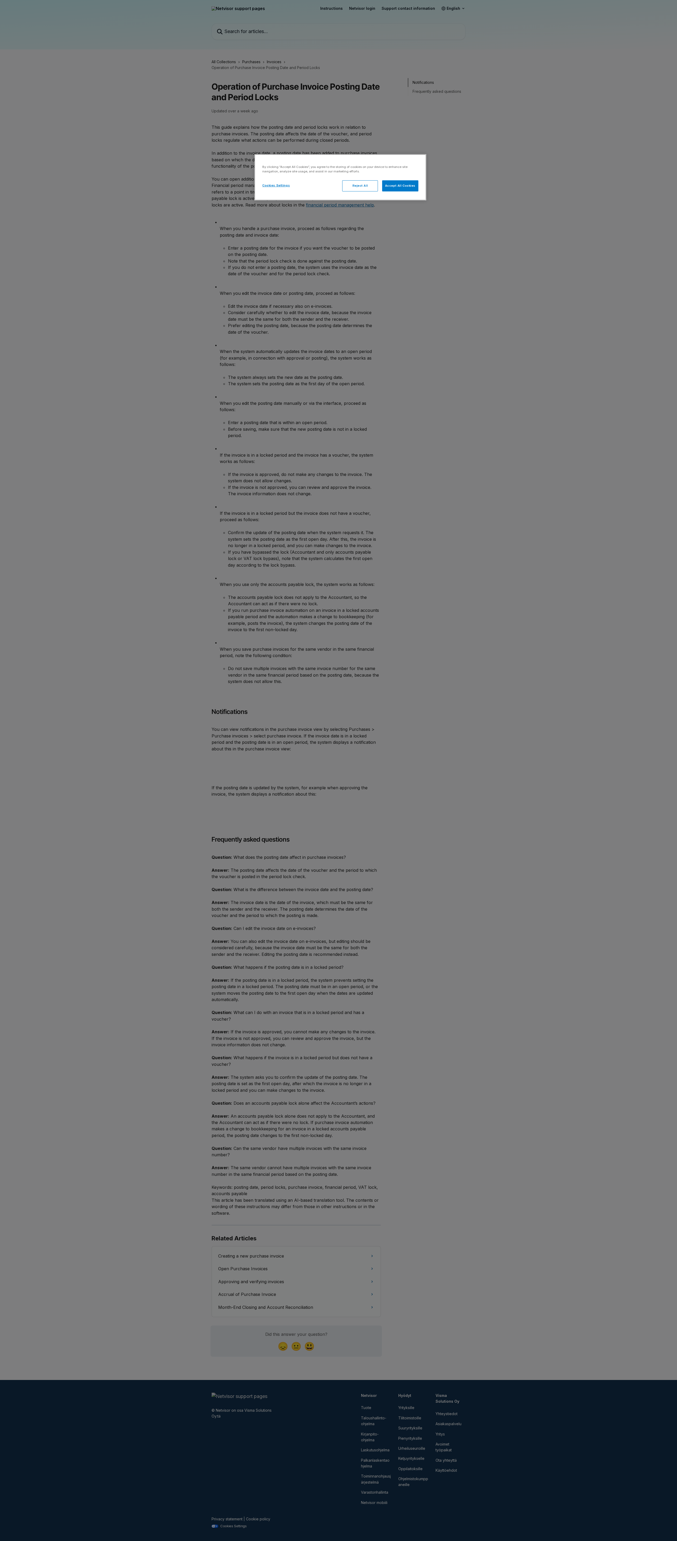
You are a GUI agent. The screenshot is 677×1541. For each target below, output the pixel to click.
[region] (340, 177)
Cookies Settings (276, 185)
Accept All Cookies (400, 185)
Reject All (360, 185)
